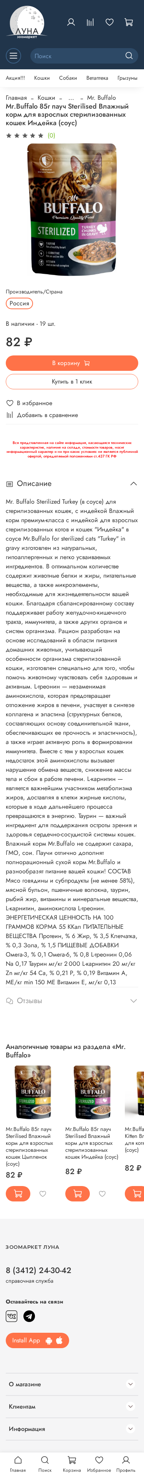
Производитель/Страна (34, 291)
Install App (29, 1340)
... (71, 97)
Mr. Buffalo (101, 97)
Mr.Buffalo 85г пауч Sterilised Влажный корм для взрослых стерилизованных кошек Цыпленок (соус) (29, 1146)
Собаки (68, 78)
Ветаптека (97, 78)
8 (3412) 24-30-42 (38, 1270)
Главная (16, 97)
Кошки (42, 78)
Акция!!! (15, 78)
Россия (19, 303)
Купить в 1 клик (72, 381)
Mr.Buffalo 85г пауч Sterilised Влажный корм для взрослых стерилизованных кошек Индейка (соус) (91, 1143)
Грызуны (127, 78)
